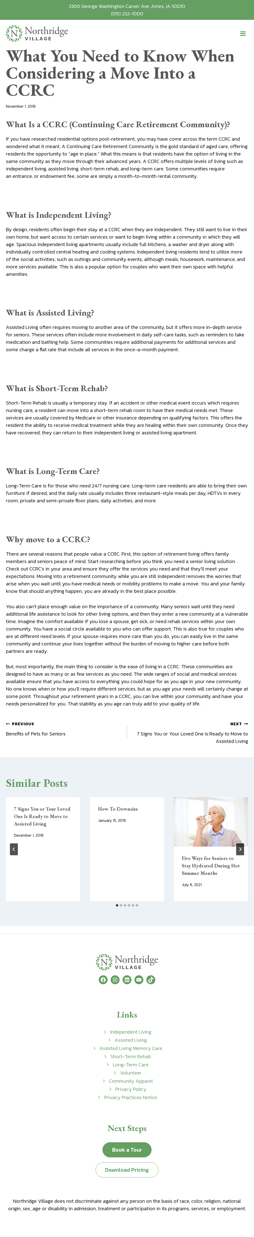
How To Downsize (118, 809)
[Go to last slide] (14, 849)
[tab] (117, 905)
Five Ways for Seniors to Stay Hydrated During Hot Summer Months (211, 865)
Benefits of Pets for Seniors (35, 729)
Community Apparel (131, 1081)
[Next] (240, 849)
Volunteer (131, 1073)
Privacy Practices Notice (130, 1097)
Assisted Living (131, 1040)
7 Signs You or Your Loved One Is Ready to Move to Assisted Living (192, 733)
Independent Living (130, 1032)
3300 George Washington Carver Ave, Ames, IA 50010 (127, 6)
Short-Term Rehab (130, 1056)
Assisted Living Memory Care (130, 1048)
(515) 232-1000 (127, 13)
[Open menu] (243, 33)
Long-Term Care (131, 1064)
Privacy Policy (130, 1089)
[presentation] (211, 822)
